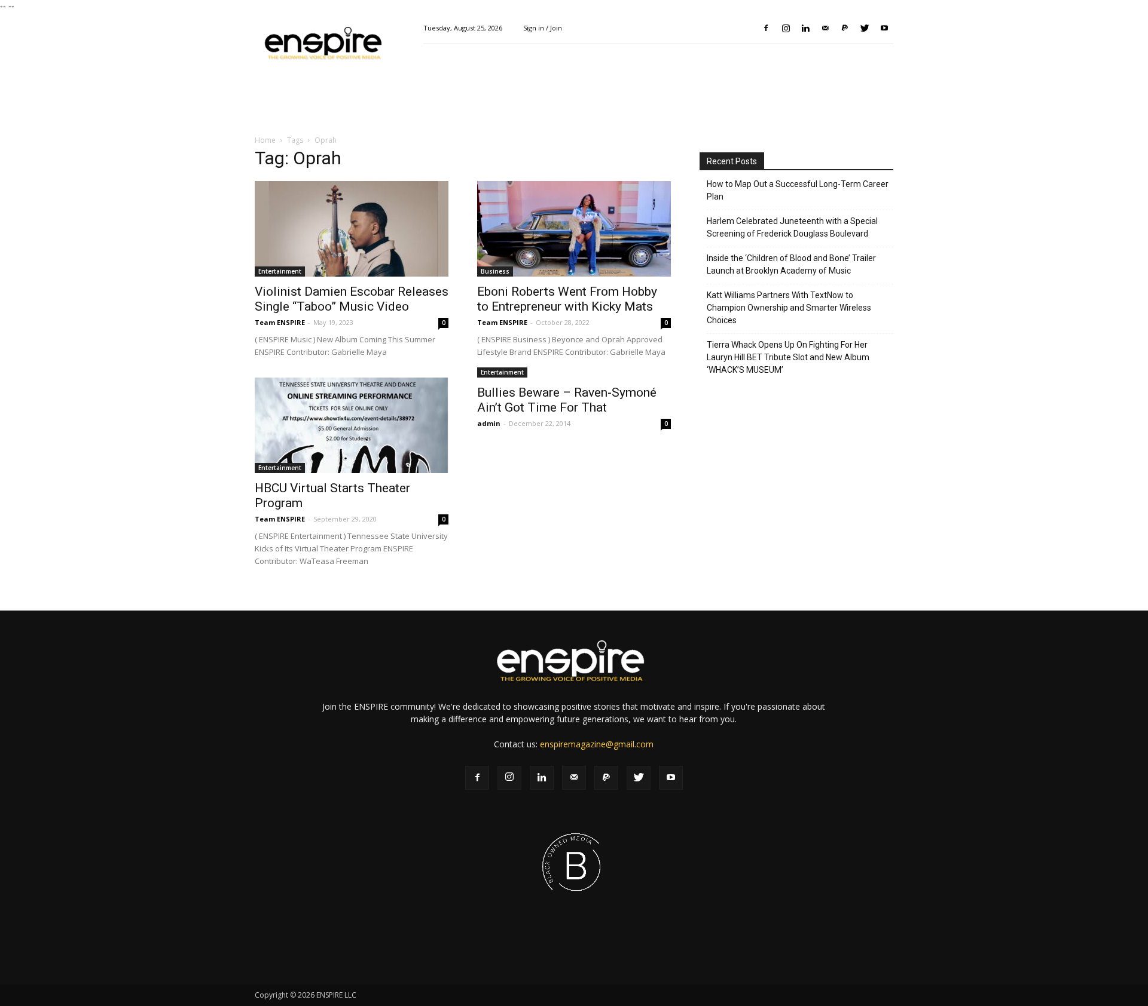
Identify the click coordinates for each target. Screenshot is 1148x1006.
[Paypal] (845, 28)
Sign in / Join (542, 27)
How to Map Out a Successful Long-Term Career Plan (798, 190)
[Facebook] (766, 28)
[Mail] (825, 28)
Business (495, 271)
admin (488, 423)
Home (265, 140)
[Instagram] (786, 28)
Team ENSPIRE (280, 322)
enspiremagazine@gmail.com (597, 744)
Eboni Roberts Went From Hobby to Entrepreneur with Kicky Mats (567, 299)
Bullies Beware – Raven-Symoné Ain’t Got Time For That (567, 400)
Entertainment (279, 271)
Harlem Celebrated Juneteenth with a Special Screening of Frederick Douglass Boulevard (792, 227)
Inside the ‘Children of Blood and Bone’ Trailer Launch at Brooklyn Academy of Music (791, 264)
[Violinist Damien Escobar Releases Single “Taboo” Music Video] (351, 229)
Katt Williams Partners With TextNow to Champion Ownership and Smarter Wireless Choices (789, 307)
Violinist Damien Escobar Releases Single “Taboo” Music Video (351, 299)
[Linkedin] (805, 28)
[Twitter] (865, 28)
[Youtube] (884, 28)
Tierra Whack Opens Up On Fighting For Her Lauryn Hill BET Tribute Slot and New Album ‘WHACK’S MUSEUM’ (788, 357)
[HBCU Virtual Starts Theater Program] (351, 425)
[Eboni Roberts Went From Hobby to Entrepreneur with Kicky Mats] (574, 229)
